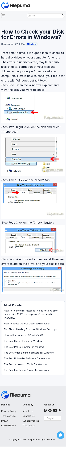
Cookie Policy (8, 425)
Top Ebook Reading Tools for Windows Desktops (30, 329)
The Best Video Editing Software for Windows (29, 352)
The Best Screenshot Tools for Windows (25, 364)
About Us (27, 411)
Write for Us (29, 425)
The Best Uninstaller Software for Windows (27, 358)
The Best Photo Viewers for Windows (24, 347)
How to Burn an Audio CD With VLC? (23, 335)
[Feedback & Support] (60, 435)
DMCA (4, 420)
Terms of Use (8, 416)
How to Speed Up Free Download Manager (27, 323)
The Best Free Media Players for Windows (26, 370)
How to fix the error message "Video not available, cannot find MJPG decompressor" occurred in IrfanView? (31, 314)
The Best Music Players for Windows (23, 341)
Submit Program (30, 420)
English (50, 418)
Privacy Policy (8, 411)
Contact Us (28, 416)
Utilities (32, 44)
